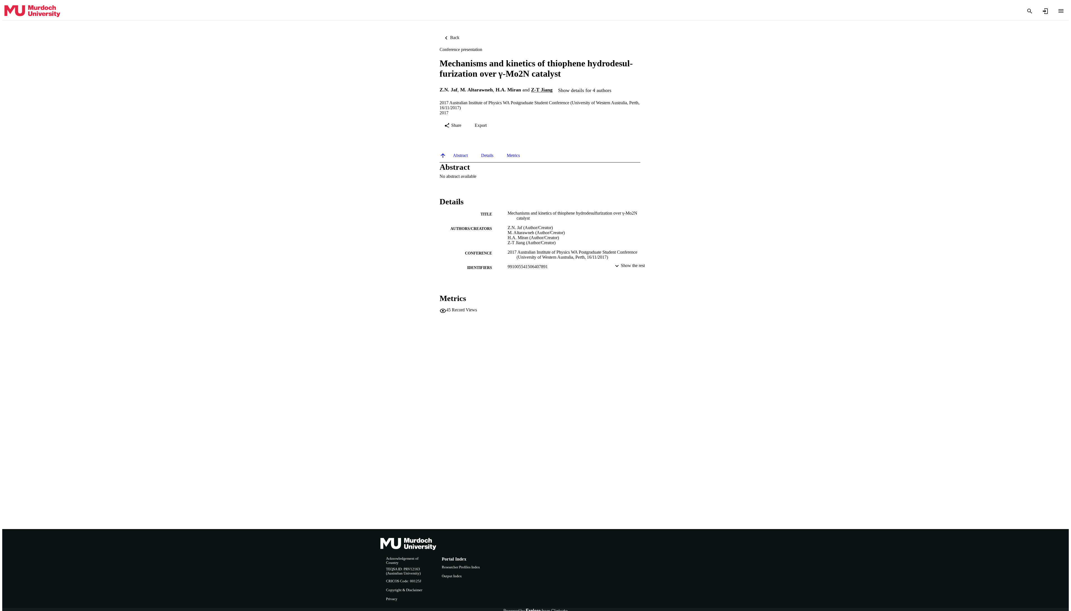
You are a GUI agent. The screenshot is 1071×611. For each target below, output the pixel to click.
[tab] (460, 155)
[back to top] (443, 155)
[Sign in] (1045, 11)
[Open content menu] (1061, 10)
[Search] (1029, 11)
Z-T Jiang (542, 90)
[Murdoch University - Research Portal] (32, 11)
